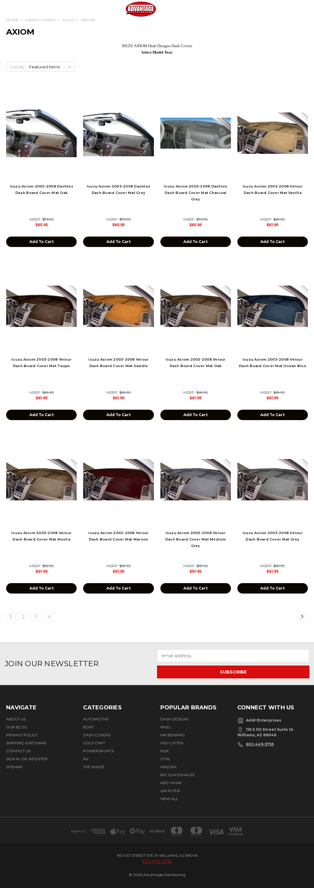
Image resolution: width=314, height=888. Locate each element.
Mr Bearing (172, 735)
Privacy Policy (22, 735)
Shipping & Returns (26, 743)
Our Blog (16, 727)
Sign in (13, 759)
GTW (165, 759)
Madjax (168, 767)
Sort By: (17, 66)
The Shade (94, 767)
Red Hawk (171, 782)
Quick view (41, 126)
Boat (88, 727)
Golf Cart (94, 743)
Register (38, 759)
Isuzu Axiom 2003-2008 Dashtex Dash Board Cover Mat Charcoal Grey (195, 192)
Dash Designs (174, 719)
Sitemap (14, 767)
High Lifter (171, 743)
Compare (39, 138)
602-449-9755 (260, 744)
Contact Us (18, 751)
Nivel (165, 727)
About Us (16, 719)
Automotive (96, 719)
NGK (164, 751)
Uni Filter (170, 790)
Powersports (98, 751)
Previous (302, 864)
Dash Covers (97, 735)
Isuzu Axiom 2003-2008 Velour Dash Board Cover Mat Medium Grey (195, 539)
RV (85, 759)
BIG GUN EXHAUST (177, 774)
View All (169, 798)
